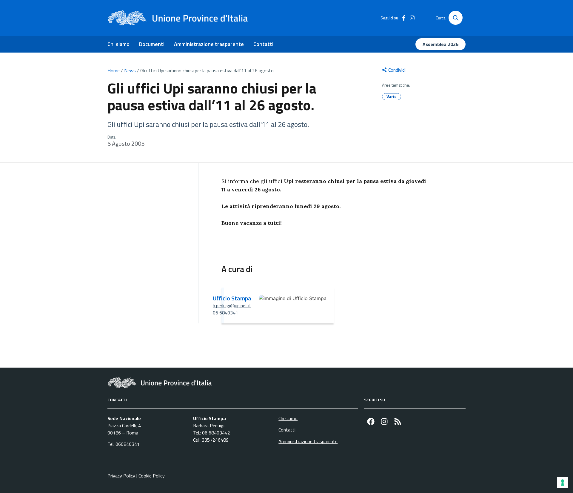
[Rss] (397, 421)
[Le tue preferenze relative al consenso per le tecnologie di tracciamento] (562, 482)
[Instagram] (384, 421)
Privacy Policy (121, 475)
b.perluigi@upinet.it (232, 305)
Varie (391, 96)
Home (113, 70)
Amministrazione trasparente (209, 44)
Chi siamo (118, 44)
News (130, 70)
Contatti (263, 44)
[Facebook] (371, 421)
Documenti (151, 44)
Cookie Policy (151, 475)
